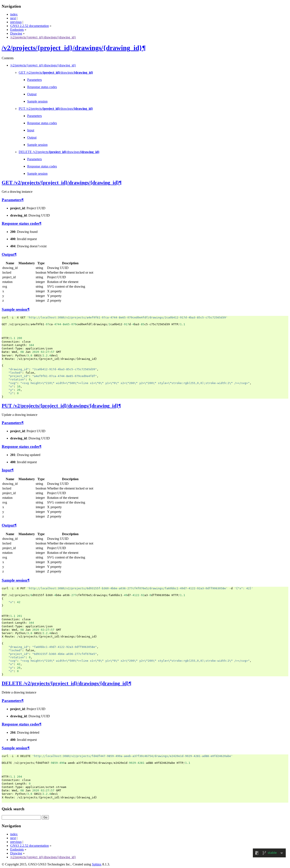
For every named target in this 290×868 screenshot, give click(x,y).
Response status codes (42, 87)
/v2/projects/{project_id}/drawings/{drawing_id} (43, 37)
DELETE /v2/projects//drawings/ (59, 152)
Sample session (37, 101)
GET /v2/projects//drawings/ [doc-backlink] (60, 182)
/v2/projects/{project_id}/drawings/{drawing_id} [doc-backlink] (72, 48)
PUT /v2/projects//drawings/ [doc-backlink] (60, 405)
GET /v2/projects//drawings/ (56, 72)
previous (16, 22)
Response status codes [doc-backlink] (20, 223)
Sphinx (96, 864)
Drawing (16, 33)
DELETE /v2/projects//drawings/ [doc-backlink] (65, 683)
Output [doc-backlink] (8, 254)
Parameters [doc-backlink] (11, 200)
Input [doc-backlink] (6, 470)
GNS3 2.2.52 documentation (29, 26)
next (13, 18)
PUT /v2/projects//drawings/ (56, 108)
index (14, 14)
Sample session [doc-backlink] (14, 309)
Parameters (34, 80)
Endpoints (17, 29)
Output (32, 94)
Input (30, 130)
